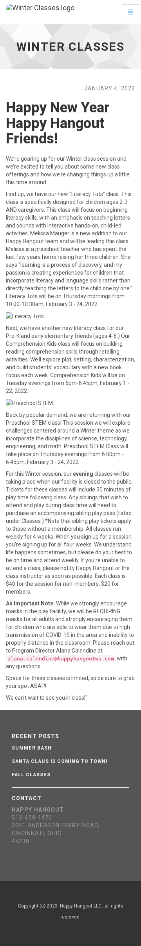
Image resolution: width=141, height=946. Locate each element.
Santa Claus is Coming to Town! (60, 761)
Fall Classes (31, 774)
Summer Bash (32, 748)
